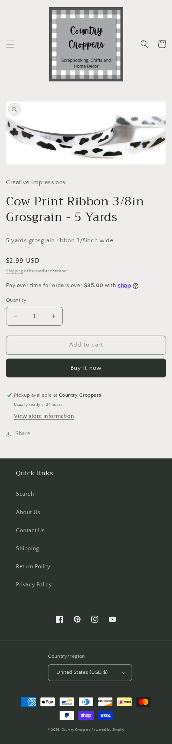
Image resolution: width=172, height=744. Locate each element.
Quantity (16, 300)
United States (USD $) (82, 672)
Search (25, 494)
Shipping (14, 271)
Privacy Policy (34, 585)
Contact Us (30, 530)
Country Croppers (76, 730)
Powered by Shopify (108, 730)
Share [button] (22, 433)
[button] (10, 44)
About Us (28, 512)
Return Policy (33, 567)
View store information (44, 416)
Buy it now (86, 368)
